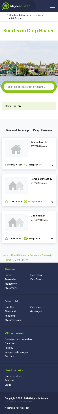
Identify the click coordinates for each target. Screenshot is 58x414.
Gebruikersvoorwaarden (18, 339)
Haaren (7, 259)
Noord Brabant (19, 255)
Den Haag (36, 275)
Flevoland (10, 311)
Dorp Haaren (13, 106)
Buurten (9, 380)
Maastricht (11, 283)
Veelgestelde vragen (16, 352)
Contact (9, 356)
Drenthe (9, 307)
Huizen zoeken (13, 376)
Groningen (36, 311)
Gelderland (36, 307)
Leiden (8, 275)
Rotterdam (11, 279)
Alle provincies (13, 320)
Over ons (10, 343)
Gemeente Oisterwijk (41, 255)
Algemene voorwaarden (17, 407)
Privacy (9, 347)
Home (5, 255)
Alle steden (11, 288)
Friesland (10, 315)
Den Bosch (36, 279)
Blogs (8, 384)
